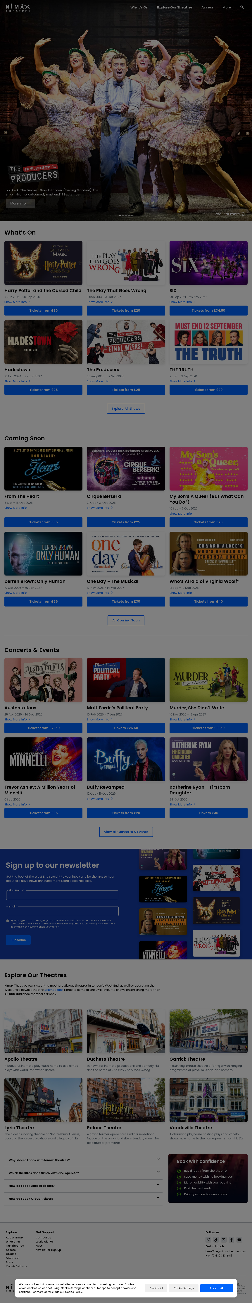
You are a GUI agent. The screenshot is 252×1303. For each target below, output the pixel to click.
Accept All (217, 1288)
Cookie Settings (184, 1288)
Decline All (156, 1288)
